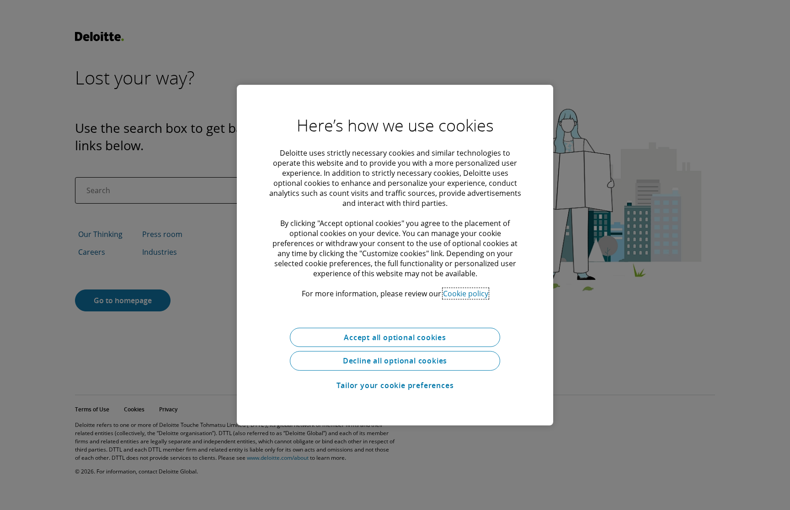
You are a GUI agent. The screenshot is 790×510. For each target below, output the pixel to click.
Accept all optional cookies (395, 337)
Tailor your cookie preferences (395, 385)
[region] (395, 254)
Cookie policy (465, 293)
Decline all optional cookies (395, 361)
